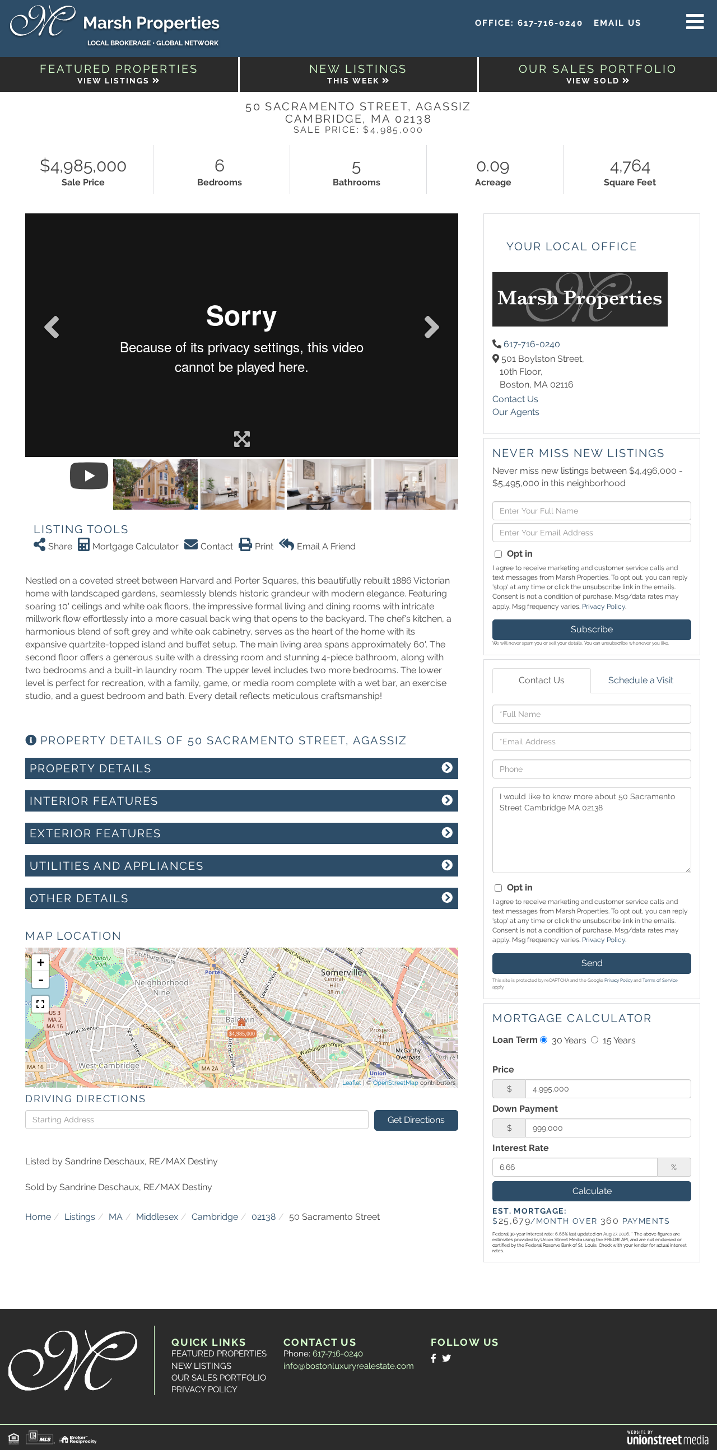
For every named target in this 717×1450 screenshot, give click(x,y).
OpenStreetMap (395, 1083)
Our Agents (515, 412)
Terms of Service (660, 980)
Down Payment (525, 1108)
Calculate (592, 1191)
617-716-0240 (550, 23)
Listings (79, 1216)
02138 (264, 1216)
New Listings (201, 1366)
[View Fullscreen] (40, 1004)
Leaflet (351, 1083)
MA (116, 1216)
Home (38, 1216)
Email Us (617, 23)
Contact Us (515, 399)
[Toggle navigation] (695, 22)
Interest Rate (520, 1148)
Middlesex (157, 1216)
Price (503, 1069)
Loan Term (515, 1039)
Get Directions (416, 1120)
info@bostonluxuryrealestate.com (348, 1366)
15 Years (618, 1040)
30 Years (568, 1040)
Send (592, 963)
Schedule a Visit (640, 680)
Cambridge (215, 1216)
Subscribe (592, 629)
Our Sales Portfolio (218, 1378)
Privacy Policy (603, 606)
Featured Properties (219, 1354)
